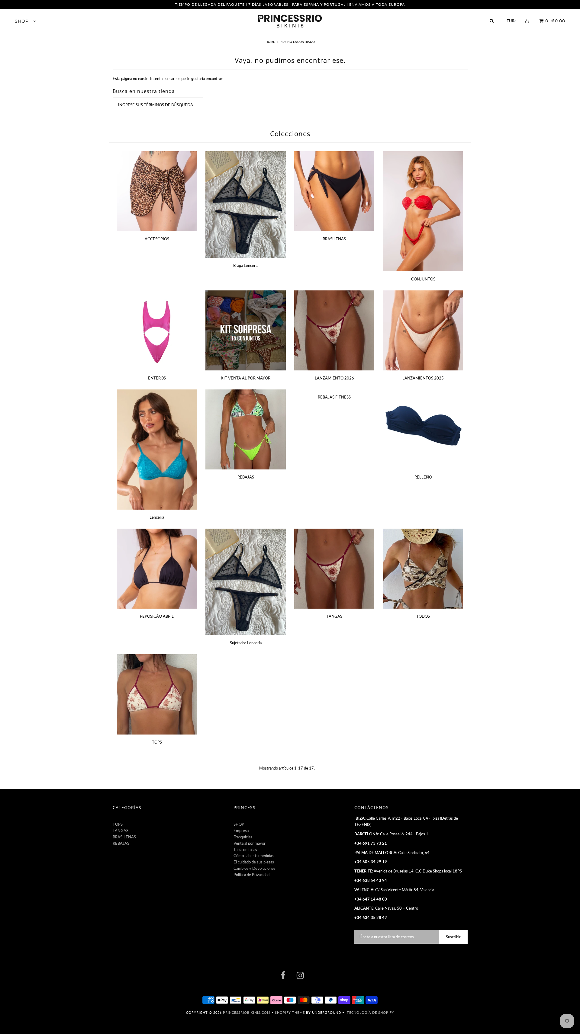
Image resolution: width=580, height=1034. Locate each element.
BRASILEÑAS (334, 238)
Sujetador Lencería (246, 642)
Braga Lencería (245, 265)
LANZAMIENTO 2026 (334, 378)
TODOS (423, 616)
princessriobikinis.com (246, 1012)
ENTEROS (157, 378)
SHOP (22, 21)
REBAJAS (245, 477)
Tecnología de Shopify (370, 1012)
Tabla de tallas (245, 849)
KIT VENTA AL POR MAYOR (245, 378)
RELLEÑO (423, 477)
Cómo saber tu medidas (254, 855)
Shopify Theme (290, 1012)
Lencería (157, 517)
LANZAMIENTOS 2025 (423, 378)
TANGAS (334, 616)
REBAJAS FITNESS (334, 397)
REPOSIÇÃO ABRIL (157, 616)
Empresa (241, 830)
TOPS (157, 742)
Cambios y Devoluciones (255, 868)
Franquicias (243, 836)
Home (271, 41)
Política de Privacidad (251, 874)
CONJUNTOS (423, 279)
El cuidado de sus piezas (254, 862)
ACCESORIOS (157, 238)
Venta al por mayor (250, 843)
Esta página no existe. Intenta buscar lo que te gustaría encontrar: (168, 78)
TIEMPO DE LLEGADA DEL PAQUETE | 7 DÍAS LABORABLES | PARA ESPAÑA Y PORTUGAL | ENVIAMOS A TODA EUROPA (290, 4)
